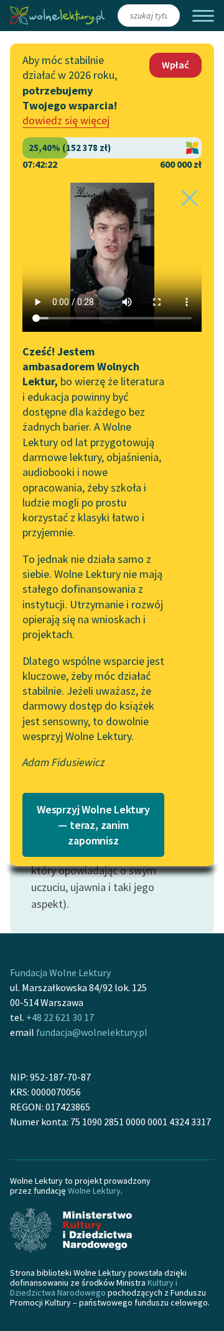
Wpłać (175, 64)
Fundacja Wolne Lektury (60, 972)
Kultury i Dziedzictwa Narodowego (93, 1287)
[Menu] (203, 16)
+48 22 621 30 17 (60, 1017)
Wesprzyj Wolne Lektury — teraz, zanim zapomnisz (93, 825)
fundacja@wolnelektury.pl (91, 1032)
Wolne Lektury (94, 1190)
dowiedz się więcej (66, 120)
